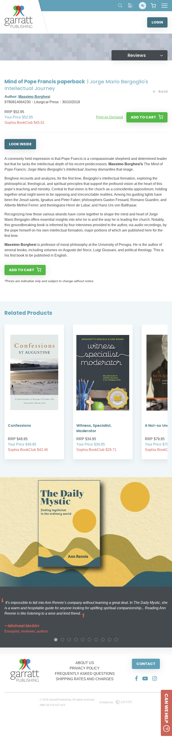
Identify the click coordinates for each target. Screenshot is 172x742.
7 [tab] (96, 639)
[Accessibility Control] (142, 5)
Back (163, 91)
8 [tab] (103, 639)
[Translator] (131, 6)
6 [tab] (89, 639)
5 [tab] (82, 639)
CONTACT (145, 663)
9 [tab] (109, 639)
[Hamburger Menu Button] (164, 6)
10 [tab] (116, 639)
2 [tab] (62, 639)
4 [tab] (76, 639)
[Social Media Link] (136, 678)
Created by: (106, 702)
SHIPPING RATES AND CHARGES (85, 679)
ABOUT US (84, 663)
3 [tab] (69, 639)
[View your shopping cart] (153, 5)
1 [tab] (56, 639)
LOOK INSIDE (20, 144)
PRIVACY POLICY (85, 668)
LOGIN (157, 22)
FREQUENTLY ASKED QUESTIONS (85, 674)
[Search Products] (120, 5)
